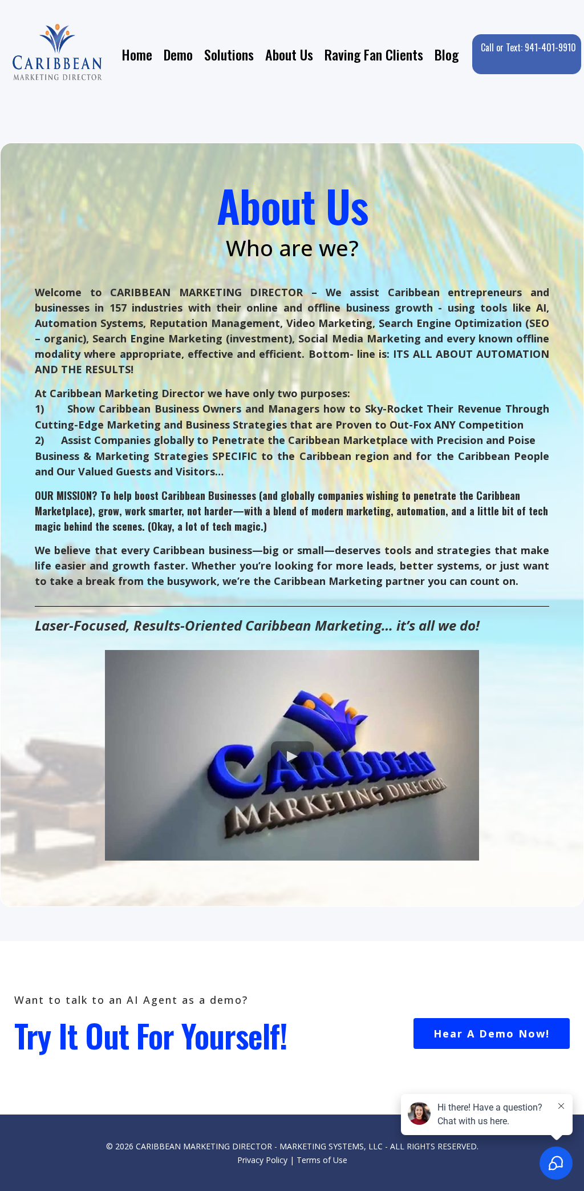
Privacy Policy (262, 1159)
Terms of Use (322, 1159)
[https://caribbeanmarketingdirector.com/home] (58, 54)
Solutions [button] (229, 54)
